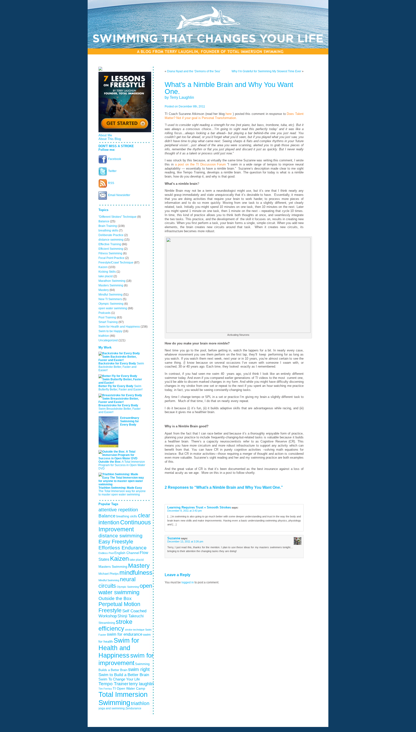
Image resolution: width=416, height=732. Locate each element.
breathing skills (108, 230)
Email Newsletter (119, 195)
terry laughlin (141, 683)
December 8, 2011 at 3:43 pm (184, 510)
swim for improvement (126, 659)
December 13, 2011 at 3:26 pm (185, 541)
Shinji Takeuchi (130, 616)
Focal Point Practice (111, 258)
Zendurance (133, 708)
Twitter (112, 171)
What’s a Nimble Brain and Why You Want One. (229, 88)
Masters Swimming (110, 285)
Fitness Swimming (110, 253)
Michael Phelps (108, 573)
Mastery (103, 290)
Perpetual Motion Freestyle (119, 607)
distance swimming (111, 239)
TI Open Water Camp (129, 688)
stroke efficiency (115, 625)
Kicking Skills (107, 271)
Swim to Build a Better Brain (123, 674)
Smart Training (108, 322)
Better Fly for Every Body (115, 386)
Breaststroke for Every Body (118, 405)
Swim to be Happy (110, 331)
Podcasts (104, 313)
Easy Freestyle (115, 542)
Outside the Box (115, 598)
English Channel (126, 553)
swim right (139, 669)
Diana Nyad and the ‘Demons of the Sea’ (194, 71)
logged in (188, 582)
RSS (111, 183)
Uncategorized (108, 340)
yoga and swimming (111, 708)
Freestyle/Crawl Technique (115, 262)
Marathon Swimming (111, 281)
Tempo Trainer (113, 683)
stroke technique (134, 629)
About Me (105, 135)
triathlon (103, 335)
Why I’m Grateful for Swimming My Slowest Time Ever (266, 71)
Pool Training (107, 317)
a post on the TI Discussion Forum (200, 164)
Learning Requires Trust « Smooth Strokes (199, 507)
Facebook (114, 159)
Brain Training (107, 226)
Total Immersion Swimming (123, 698)
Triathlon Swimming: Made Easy (120, 487)
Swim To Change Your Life (119, 679)
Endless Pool (106, 553)
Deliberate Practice (111, 235)
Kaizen (103, 267)
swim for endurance (124, 634)
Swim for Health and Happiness (119, 326)
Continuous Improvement (124, 526)
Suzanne (173, 538)
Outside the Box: (109, 461)
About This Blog (109, 139)
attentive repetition (118, 509)
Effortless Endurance (122, 547)
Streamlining (106, 623)
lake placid (105, 276)
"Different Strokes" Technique (117, 216)
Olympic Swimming (111, 303)
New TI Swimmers (110, 299)
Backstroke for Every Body (117, 363)
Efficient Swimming (110, 249)
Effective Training (109, 244)
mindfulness (135, 572)
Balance (103, 221)
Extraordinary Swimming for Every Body (129, 421)
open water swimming (112, 308)
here (229, 114)
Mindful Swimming (110, 294)
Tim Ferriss (105, 688)
